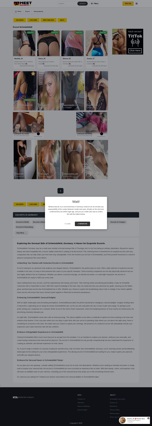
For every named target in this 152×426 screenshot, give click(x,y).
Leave (68, 224)
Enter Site (83, 224)
